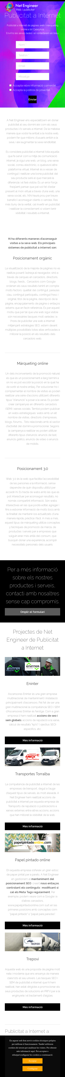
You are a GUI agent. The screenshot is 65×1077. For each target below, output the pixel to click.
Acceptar (32, 1061)
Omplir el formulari (32, 612)
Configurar (33, 1068)
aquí (33, 1051)
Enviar (32, 99)
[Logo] (21, 9)
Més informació (32, 740)
